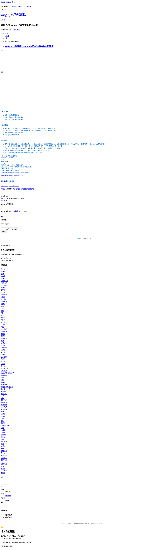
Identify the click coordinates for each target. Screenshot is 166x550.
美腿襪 (31, 189)
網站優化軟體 (5, 389)
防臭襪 (3, 278)
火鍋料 (3, 320)
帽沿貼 (3, 336)
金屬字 (3, 423)
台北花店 (4, 407)
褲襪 (18, 189)
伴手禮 (3, 308)
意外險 (3, 366)
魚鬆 (2, 311)
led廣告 (3, 430)
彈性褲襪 (4, 441)
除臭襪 (3, 276)
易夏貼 (3, 288)
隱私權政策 (94, 523)
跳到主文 (4, 20)
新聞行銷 (4, 464)
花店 (2, 398)
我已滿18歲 (5, 546)
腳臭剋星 (4, 271)
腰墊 (2, 380)
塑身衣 (3, 466)
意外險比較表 (5, 368)
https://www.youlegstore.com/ (10, 186)
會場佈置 (4, 405)
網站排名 (4, 394)
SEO (2, 395)
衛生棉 (3, 453)
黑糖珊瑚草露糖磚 (7, 387)
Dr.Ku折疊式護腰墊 (7, 373)
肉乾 (2, 313)
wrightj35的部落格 (13, 15)
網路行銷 (4, 460)
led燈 (2, 428)
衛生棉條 (4, 455)
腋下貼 (3, 290)
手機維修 (4, 451)
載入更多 (4, 220)
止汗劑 (3, 292)
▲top (2, 216)
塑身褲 (3, 469)
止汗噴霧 (4, 294)
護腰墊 (3, 382)
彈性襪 (3, 181)
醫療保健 (16, 30)
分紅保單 (4, 371)
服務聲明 (101, 523)
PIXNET (68, 523)
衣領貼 (3, 269)
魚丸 (2, 315)
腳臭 (2, 274)
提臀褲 (3, 473)
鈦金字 (3, 432)
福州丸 (3, 322)
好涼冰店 (4, 283)
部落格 (7, 36)
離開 (11, 546)
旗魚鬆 (3, 304)
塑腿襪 (26, 189)
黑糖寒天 (4, 384)
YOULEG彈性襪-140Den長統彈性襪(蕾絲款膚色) (29, 46)
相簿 (6, 33)
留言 (18, 211)
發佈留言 (4, 231)
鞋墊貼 (3, 297)
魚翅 (2, 327)
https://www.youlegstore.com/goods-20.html (12, 175)
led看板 (3, 435)
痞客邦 (14, 211)
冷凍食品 (4, 324)
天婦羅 (3, 318)
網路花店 (4, 400)
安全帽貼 (4, 285)
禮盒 (2, 306)
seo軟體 (3, 391)
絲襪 (22, 189)
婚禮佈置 (4, 402)
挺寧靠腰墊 (4, 375)
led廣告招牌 (5, 425)
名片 (6, 38)
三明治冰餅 (4, 281)
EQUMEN (4, 470)
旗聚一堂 (4, 301)
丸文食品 (4, 299)
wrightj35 (4, 200)
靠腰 (2, 377)
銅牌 (2, 421)
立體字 (3, 418)
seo (2, 462)
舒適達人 (4, 458)
